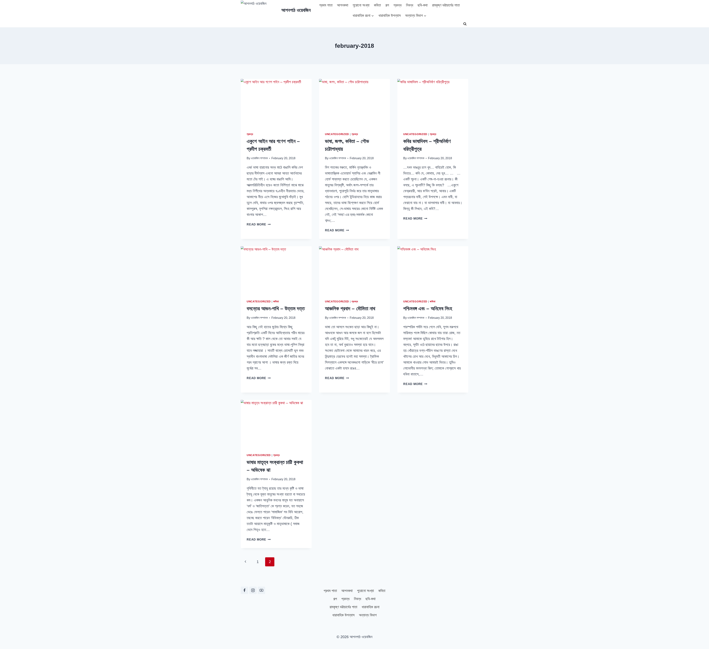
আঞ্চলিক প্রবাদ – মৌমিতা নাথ (350, 308)
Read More (259, 224)
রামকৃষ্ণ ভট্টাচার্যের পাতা (446, 5)
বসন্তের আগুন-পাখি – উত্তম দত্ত (276, 308)
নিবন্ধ (409, 5)
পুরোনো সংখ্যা (361, 5)
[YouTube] (261, 590)
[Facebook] (244, 590)
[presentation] (276, 102)
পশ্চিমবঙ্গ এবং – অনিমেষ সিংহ (427, 308)
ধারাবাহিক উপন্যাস (390, 15)
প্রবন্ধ (397, 5)
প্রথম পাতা (326, 5)
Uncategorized (337, 134)
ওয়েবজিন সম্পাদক (259, 158)
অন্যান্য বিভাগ (368, 615)
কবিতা (377, 5)
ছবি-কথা (423, 5)
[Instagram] (253, 590)
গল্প (387, 5)
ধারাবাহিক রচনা (370, 607)
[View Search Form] (465, 24)
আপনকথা (342, 5)
